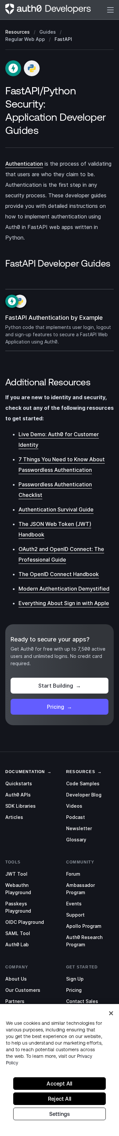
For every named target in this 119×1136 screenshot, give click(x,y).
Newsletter (79, 828)
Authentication (24, 163)
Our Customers (22, 990)
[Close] (111, 1013)
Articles (14, 817)
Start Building (59, 685)
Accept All (59, 1084)
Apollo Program (83, 926)
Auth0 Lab (17, 944)
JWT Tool (16, 874)
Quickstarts (18, 783)
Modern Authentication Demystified (64, 588)
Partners (14, 1001)
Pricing (59, 706)
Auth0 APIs (18, 794)
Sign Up (75, 979)
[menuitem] (29, 783)
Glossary (76, 839)
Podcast (75, 817)
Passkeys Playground (18, 907)
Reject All (59, 1099)
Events (74, 903)
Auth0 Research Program (84, 940)
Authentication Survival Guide (56, 509)
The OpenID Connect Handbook (59, 574)
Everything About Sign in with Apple (64, 603)
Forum (73, 874)
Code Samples (82, 783)
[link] (25, 771)
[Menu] (110, 10)
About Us (16, 979)
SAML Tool (17, 933)
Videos (74, 806)
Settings (59, 1114)
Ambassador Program (80, 888)
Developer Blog (83, 794)
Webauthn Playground (18, 888)
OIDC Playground (24, 922)
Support (75, 915)
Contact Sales (82, 1001)
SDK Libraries (20, 806)
